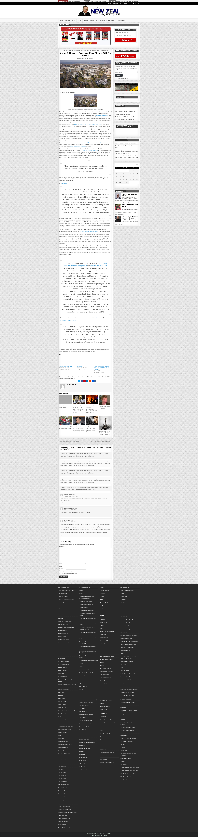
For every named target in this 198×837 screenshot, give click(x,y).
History (80, 376)
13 (123, 176)
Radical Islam (83, 50)
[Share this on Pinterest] (84, 381)
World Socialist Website (126, 783)
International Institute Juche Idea (129, 635)
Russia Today (103, 749)
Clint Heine (102, 593)
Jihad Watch (61, 692)
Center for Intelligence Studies (66, 627)
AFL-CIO (81, 593)
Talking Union (82, 745)
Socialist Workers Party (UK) (107, 752)
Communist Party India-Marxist (128, 619)
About (61, 20)
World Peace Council (126, 776)
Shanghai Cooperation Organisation (129, 689)
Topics (79, 20)
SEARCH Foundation (126, 686)
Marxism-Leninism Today (127, 741)
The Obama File (62, 778)
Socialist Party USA (84, 739)
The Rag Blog (82, 760)
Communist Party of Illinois (86, 604)
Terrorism (72, 378)
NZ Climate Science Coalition (107, 605)
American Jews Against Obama (66, 599)
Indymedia (102, 643)
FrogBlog (102, 625)
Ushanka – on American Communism (67, 812)
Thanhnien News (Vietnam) (127, 692)
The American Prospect (85, 748)
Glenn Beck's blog (62, 670)
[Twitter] (130, 4)
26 (120, 182)
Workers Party (103, 693)
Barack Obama (72, 50)
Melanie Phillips (62, 704)
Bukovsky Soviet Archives (64, 621)
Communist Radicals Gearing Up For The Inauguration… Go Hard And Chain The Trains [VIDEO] (78, 409)
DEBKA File (61, 649)
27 (123, 182)
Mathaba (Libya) (104, 759)
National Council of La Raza (86, 702)
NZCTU (102, 662)
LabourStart (124, 735)
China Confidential (62, 630)
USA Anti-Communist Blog (64, 809)
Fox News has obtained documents (89, 150)
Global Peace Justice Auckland (107, 631)
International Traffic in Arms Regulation (89, 231)
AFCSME (81, 590)
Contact (67, 20)
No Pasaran (61, 716)
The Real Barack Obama (64, 784)
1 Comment (132, 218)
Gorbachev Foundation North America (88, 669)
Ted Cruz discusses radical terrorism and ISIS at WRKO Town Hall (101, 368)
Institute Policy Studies (85, 679)
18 (116, 179)
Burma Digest (124, 596)
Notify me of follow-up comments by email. (71, 571)
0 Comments (132, 197)
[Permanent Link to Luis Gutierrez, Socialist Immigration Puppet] (65, 399)
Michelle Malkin (62, 707)
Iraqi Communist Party (126, 638)
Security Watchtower (63, 760)
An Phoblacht (103, 716)
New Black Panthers (84, 705)
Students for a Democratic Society (87, 742)
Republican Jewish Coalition (65, 744)
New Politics (82, 708)
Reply (61, 502)
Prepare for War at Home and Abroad (124, 109)
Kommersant (103, 736)
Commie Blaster (62, 636)
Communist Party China (126, 612)
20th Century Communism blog (66, 590)
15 (130, 176)
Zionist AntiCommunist (64, 827)
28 (127, 182)
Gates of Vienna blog (63, 667)
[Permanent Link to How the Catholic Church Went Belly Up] (118, 207)
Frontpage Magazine (63, 664)
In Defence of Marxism (126, 715)
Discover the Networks (64, 652)
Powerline (61, 738)
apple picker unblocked (121, 155)
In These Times (83, 676)
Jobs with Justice (83, 686)
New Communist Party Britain (107, 743)
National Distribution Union (107, 656)
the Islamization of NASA (102, 115)
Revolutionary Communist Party (87, 733)
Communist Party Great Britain (107, 722)
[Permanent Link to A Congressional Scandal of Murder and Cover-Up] (65, 420)
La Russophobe (62, 701)
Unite (101, 687)
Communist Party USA (84, 607)
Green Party (103, 634)
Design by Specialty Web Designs (99, 835)
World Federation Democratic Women (130, 767)
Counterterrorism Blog (64, 642)
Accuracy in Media (63, 593)
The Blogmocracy (62, 772)
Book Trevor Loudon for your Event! (105, 20)
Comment (62, 546)
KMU (122, 653)
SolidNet (123, 761)
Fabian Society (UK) (105, 733)
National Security (102, 376)
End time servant (68, 494)
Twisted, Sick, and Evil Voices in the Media (125, 116)
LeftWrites (123, 664)
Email (61, 566)
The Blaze (60, 769)
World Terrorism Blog (63, 821)
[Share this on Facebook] (82, 381)
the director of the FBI (98, 266)
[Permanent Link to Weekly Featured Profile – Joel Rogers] (105, 400)
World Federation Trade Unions (128, 773)
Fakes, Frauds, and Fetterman (122, 114)
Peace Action (82, 717)
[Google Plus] (133, 4)
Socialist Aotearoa (104, 674)
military (96, 376)
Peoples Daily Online (126, 676)
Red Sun (123, 744)
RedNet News (124, 750)
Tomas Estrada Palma (63, 803)
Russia (68, 378)
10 (137, 173)
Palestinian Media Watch (64, 729)
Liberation (102, 653)
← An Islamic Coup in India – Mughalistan (68, 441)
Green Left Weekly (125, 629)
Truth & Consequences (64, 806)
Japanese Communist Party (127, 647)
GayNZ (101, 628)
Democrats (75, 376)
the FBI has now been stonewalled (93, 142)
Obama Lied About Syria (65, 366)
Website (61, 568)
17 (137, 176)
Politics (109, 376)
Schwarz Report (62, 757)
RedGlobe (123, 747)
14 (126, 176)
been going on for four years (76, 142)
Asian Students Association (127, 590)
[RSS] (137, 4)
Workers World (83, 766)
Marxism (84, 376)
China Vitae (123, 602)
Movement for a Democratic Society (88, 699)
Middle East (77, 50)
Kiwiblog (102, 596)
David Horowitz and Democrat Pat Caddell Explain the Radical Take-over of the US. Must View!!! (126, 151)
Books (109, 3)
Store (73, 20)
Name (61, 563)
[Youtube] (135, 4)
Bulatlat (122, 593)
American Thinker (62, 602)
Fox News (64, 183)
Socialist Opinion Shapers (102, 50)
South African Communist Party (107, 762)
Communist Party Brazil (106, 700)
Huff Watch (61, 673)
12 (120, 176)
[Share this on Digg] (93, 381)
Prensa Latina (103, 709)
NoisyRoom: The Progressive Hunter (67, 720)
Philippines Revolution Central (128, 683)
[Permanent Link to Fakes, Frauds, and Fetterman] (118, 219)
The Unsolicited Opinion (64, 797)
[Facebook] (131, 4)
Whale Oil (102, 612)
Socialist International (126, 758)
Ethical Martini (103, 622)
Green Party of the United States (87, 672)
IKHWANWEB (124, 632)
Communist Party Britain (106, 719)
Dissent (81, 666)
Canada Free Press (63, 624)
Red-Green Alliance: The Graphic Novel (124, 119)
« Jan (116, 186)
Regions (86, 20)
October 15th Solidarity (105, 668)
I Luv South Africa (62, 676)
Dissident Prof (62, 655)
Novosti (102, 746)
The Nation (82, 754)
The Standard (103, 683)
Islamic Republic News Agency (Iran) (130, 641)
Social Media (123, 3)
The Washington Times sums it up (67, 320)
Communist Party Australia (127, 605)
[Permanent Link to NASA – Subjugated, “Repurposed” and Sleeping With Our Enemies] (85, 74)
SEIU (80, 736)
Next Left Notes (83, 711)
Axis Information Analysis (64, 612)
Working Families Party (85, 770)
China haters (99, 317)
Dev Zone (102, 619)
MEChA (81, 696)
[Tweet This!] (79, 381)
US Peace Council (83, 763)
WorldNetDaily (62, 824)
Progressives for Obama (85, 726)
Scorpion (79, 366)
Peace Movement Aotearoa (106, 671)
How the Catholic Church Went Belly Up (125, 111)
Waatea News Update (105, 690)
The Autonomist (62, 766)
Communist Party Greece (106, 726)
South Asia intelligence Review (66, 763)
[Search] (139, 4)
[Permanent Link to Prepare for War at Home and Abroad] (118, 196)
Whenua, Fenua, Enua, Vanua (127, 695)
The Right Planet (62, 787)
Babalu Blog (61, 615)
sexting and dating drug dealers (78, 146)
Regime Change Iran (63, 741)
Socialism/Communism (91, 50)
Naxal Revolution (125, 670)
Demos (81, 663)
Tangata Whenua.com (105, 680)
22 (130, 179)
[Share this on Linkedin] (87, 381)
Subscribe (115, 3)
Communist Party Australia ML (128, 608)
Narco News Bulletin (105, 706)
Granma (102, 703)
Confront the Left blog (63, 639)
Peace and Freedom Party (85, 720)
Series (92, 20)
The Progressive (83, 757)
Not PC (101, 599)
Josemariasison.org (125, 650)
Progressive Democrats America (87, 723)
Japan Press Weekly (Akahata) (128, 644)
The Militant (82, 751)
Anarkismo (123, 707)
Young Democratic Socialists (86, 773)
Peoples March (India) (126, 680)
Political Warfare (62, 732)
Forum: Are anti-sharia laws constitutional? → (101, 441)
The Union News (62, 793)
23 (133, 179)
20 (123, 179)
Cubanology (61, 645)
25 (116, 182)
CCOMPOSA (123, 599)
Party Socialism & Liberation (86, 714)
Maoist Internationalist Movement (129, 738)
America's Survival (63, 596)
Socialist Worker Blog (105, 677)
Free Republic (61, 658)
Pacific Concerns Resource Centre (129, 673)
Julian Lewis (61, 698)
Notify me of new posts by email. (69, 573)
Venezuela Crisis (62, 815)
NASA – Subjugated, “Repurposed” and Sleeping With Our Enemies (86, 54)
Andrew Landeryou (63, 605)
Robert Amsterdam (63, 747)
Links (122, 667)
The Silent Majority (63, 790)
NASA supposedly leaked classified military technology (87, 124)
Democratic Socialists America (86, 610)
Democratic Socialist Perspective (129, 626)
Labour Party (103, 650)
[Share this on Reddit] (90, 381)
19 (120, 179)
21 (126, 179)
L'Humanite (102, 740)
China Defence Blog (63, 633)
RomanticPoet (61, 750)
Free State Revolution (63, 661)
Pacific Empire (103, 608)
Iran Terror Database (63, 689)
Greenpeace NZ (104, 640)
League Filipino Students (127, 661)
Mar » (119, 186)
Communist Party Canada (85, 601)
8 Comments (90, 58)
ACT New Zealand (104, 590)
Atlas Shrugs (61, 608)
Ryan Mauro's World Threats (65, 753)
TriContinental (124, 764)
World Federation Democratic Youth (129, 770)
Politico (60, 735)
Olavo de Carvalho (62, 723)
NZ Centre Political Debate (106, 602)
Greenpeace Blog (104, 637)
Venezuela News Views (64, 818)
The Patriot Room (62, 781)
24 (137, 179)
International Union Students (128, 727)
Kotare (101, 646)
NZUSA (102, 665)
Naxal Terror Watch (63, 713)
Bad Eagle (60, 618)
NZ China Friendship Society (107, 659)
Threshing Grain (62, 800)
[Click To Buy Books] (86, 44)
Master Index (121, 20)
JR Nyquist (61, 695)
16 (133, 176)
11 (116, 176)
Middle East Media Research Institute (67, 710)
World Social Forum (125, 780)
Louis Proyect (82, 693)
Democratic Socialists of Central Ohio (88, 660)
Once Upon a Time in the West (65, 726)
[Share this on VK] (95, 381)
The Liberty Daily (62, 775)
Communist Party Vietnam (127, 622)
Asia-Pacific (66, 50)
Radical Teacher (83, 729)
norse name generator (120, 150)
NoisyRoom (62, 89)
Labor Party (82, 689)
